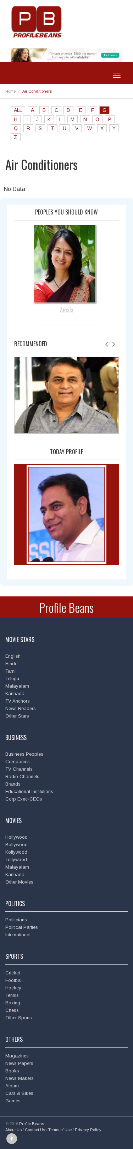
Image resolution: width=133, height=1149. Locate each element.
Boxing (12, 1002)
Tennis (12, 995)
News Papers (19, 1063)
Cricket (12, 972)
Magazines (17, 1056)
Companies (17, 761)
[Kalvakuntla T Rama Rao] (66, 514)
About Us (13, 1130)
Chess (12, 1010)
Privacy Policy (88, 1130)
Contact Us (35, 1130)
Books (12, 1070)
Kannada (14, 693)
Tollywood (16, 859)
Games (13, 1100)
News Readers (20, 708)
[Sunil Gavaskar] (66, 394)
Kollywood (16, 852)
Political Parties (21, 927)
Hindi (10, 663)
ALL (18, 110)
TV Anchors (17, 701)
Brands (13, 784)
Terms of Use (60, 1130)
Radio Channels (22, 776)
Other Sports (18, 1017)
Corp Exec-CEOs (23, 799)
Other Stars (17, 716)
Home (10, 91)
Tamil (11, 671)
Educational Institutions (29, 791)
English (13, 656)
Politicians (16, 919)
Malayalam (17, 686)
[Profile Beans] (37, 21)
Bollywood (16, 844)
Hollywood (16, 837)
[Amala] (66, 263)
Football (14, 980)
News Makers (19, 1078)
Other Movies (19, 882)
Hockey (13, 987)
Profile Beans (66, 607)
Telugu (12, 678)
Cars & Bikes (19, 1093)
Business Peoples (24, 754)
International (18, 934)
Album (12, 1085)
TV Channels (19, 769)
